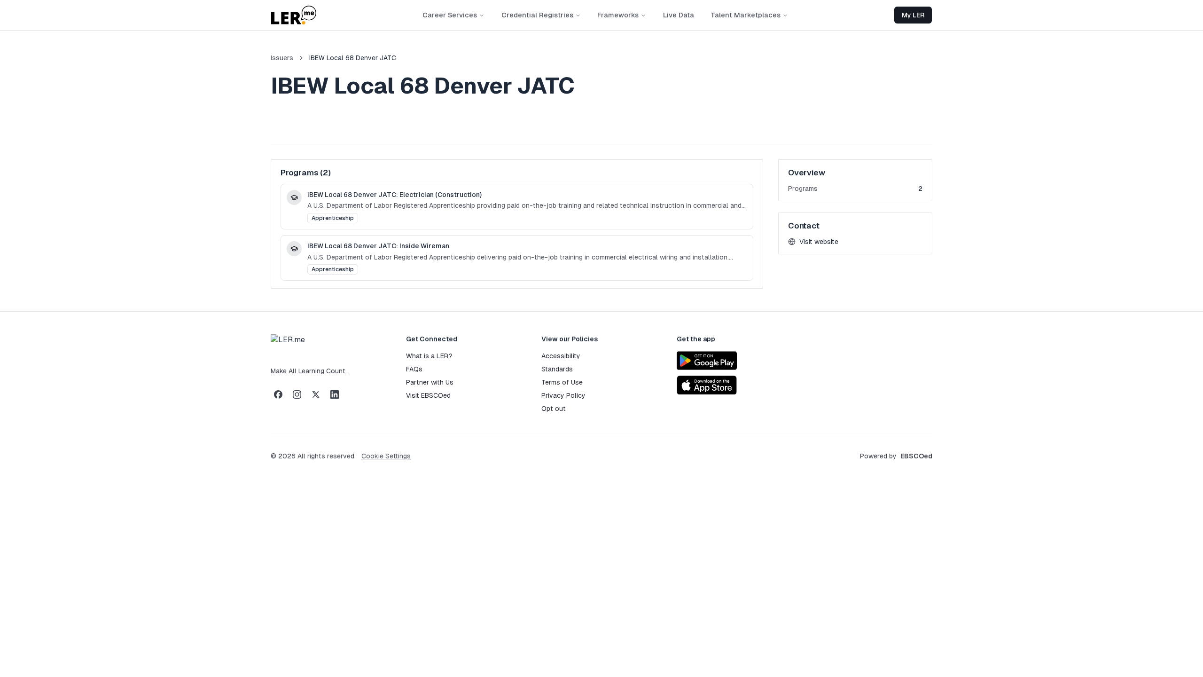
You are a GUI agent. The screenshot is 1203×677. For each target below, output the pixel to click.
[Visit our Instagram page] (297, 394)
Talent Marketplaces (746, 15)
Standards (557, 369)
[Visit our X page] (315, 394)
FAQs (414, 369)
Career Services (449, 15)
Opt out (553, 408)
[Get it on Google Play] (707, 360)
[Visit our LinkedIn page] (334, 394)
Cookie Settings (386, 456)
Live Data (678, 15)
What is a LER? (429, 356)
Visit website (816, 242)
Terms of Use (562, 382)
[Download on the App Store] (707, 385)
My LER (913, 15)
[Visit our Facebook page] (278, 394)
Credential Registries (537, 15)
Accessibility (560, 356)
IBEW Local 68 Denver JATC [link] (352, 58)
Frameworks (618, 15)
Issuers (282, 58)
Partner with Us (429, 382)
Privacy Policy (563, 395)
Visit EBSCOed (428, 395)
